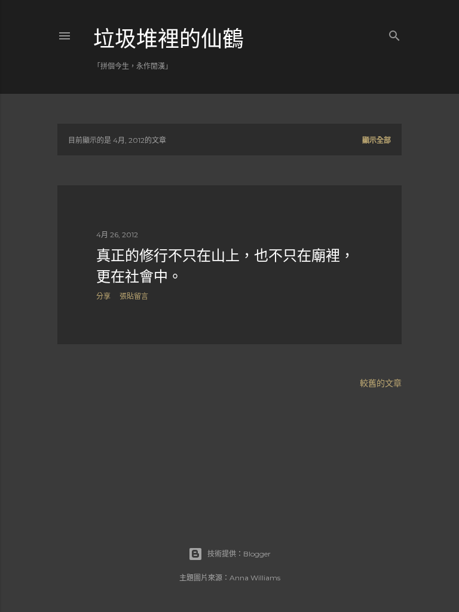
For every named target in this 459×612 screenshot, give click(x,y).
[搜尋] (394, 33)
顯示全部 (376, 140)
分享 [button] (103, 296)
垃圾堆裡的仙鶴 (168, 39)
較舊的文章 (381, 383)
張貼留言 (134, 296)
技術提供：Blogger (239, 553)
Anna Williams (255, 577)
